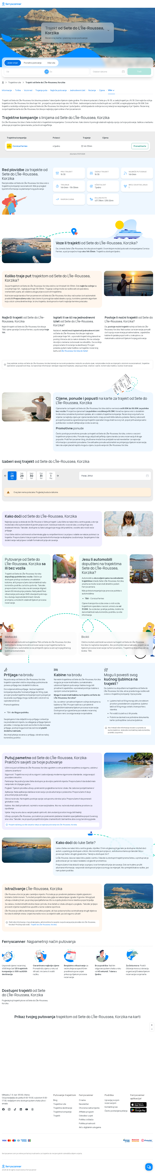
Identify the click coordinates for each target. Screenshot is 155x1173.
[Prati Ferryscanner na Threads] (32, 1109)
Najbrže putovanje (58, 90)
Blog (55, 1100)
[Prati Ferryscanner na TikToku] (15, 1109)
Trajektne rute (14, 82)
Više (110, 90)
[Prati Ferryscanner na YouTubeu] (26, 1109)
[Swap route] (46, 71)
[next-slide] (57, 475)
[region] (77, 1055)
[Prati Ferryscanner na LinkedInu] (20, 1109)
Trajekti (56, 1115)
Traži (139, 71)
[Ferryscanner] (11, 4)
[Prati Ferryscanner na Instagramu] (9, 1109)
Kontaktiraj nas (111, 1107)
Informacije (7, 90)
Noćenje (92, 90)
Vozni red (28, 90)
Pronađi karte (140, 146)
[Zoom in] (152, 1025)
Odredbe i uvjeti (86, 1115)
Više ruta (51, 62)
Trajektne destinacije (62, 1108)
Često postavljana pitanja (116, 1110)
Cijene (102, 90)
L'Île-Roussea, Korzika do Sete (74, 351)
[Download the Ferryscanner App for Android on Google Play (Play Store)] (138, 1110)
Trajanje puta (41, 90)
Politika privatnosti (87, 1123)
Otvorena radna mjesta (89, 1108)
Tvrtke (18, 90)
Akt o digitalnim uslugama (90, 1127)
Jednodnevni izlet (77, 90)
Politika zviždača (86, 1119)
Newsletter (84, 1104)
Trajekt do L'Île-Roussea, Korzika (44, 924)
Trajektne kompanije (62, 1111)
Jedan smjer (12, 62)
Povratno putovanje (33, 62)
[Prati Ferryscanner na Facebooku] (3, 1109)
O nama (82, 1100)
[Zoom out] (152, 1029)
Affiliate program (86, 1111)
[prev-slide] (5, 475)
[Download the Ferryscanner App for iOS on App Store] (138, 1104)
